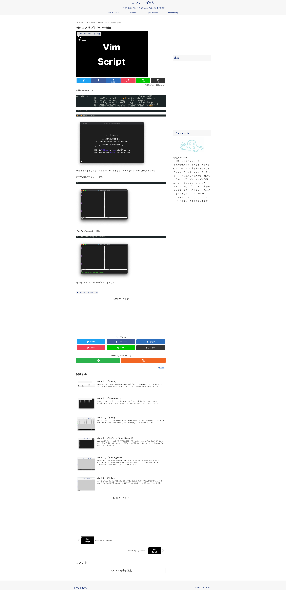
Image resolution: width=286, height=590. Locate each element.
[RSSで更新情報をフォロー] (143, 360)
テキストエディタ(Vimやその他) (88, 292)
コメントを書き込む (120, 570)
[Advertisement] (121, 316)
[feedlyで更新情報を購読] (98, 360)
